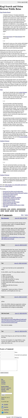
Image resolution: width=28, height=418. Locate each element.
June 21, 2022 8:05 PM (21, 313)
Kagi (1, 12)
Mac (9, 209)
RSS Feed (3, 387)
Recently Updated (5, 386)
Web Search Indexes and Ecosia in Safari (13, 205)
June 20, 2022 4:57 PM (21, 218)
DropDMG (6, 404)
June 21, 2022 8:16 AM (21, 245)
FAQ (1, 89)
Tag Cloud (3, 382)
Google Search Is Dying (9, 200)
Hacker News (6, 12)
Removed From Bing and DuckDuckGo (13, 191)
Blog (2, 379)
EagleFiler (6, 407)
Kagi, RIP (5, 206)
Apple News (3, 390)
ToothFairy (6, 412)
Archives (3, 380)
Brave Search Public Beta (9, 203)
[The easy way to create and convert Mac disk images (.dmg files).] (2, 404)
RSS (22, 215)
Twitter (26, 215)
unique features (23, 92)
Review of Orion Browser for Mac (11, 199)
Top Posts (3, 383)
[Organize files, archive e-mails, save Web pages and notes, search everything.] (2, 407)
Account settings (23, 136)
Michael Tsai (19, 417)
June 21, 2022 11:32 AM (20, 297)
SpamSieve (6, 409)
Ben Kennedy (5, 218)
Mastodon (3, 389)
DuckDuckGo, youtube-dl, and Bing (12, 197)
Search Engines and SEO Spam (11, 202)
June (22, 2)
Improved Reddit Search (9, 196)
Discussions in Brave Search (10, 194)
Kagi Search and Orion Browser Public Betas (11, 8)
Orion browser (18, 36)
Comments (8, 387)
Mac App (13, 209)
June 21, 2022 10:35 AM (20, 263)
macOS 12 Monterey (21, 209)
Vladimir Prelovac (4, 141)
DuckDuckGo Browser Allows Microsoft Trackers (15, 193)
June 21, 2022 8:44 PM (21, 331)
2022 (26, 2)
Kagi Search (3, 209)
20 (24, 2)
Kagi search (9, 36)
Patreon (2, 399)
